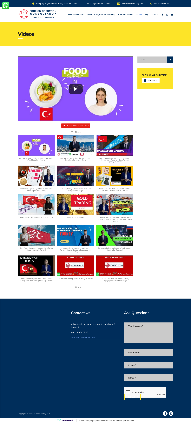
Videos (139, 14)
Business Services (75, 14)
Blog (146, 14)
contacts (152, 80)
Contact (154, 14)
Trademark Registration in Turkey (100, 14)
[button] (78, 132)
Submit (131, 397)
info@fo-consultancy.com (83, 337)
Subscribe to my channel (77, 125)
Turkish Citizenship (125, 14)
